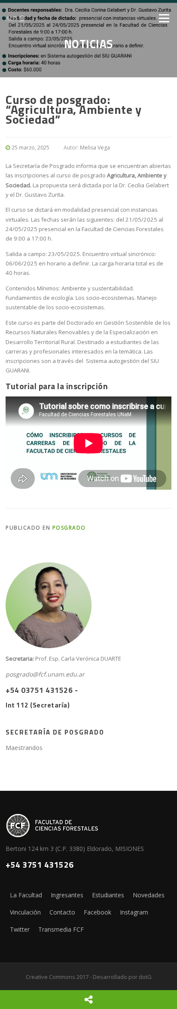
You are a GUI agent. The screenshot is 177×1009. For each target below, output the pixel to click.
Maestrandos (24, 748)
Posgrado (69, 527)
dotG (145, 977)
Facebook (97, 912)
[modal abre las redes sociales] (88, 999)
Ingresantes (67, 895)
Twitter (20, 929)
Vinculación (25, 912)
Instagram (134, 912)
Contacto (62, 912)
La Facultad (26, 895)
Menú (163, 18)
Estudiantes (108, 895)
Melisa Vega (95, 147)
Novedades (149, 895)
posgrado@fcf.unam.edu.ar (45, 674)
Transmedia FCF (61, 929)
